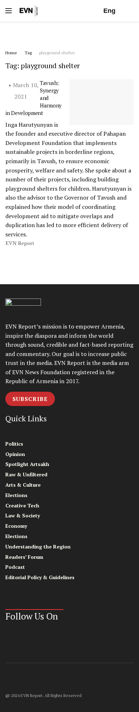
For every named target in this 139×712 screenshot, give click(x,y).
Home (11, 52)
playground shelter (57, 52)
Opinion (15, 454)
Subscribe (30, 399)
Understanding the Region (38, 546)
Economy (16, 525)
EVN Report (19, 243)
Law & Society (22, 515)
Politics (14, 443)
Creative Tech (22, 505)
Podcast (15, 566)
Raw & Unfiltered (26, 474)
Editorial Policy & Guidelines (39, 577)
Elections (16, 495)
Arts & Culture (23, 484)
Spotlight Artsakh (27, 464)
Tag (28, 52)
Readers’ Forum (24, 556)
